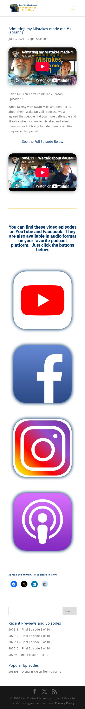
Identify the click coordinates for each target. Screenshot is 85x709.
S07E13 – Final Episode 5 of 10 (29, 629)
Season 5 (42, 39)
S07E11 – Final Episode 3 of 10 (29, 642)
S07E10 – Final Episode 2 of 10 (29, 648)
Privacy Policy (64, 703)
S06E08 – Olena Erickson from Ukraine (34, 671)
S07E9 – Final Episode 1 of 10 (28, 655)
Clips (31, 39)
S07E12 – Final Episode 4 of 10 (29, 636)
